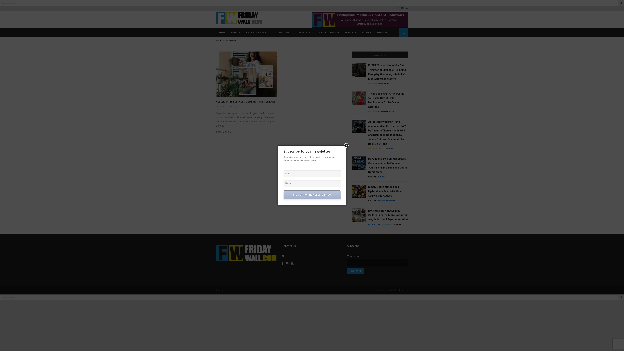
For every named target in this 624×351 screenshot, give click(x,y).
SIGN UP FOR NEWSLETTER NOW (312, 195)
